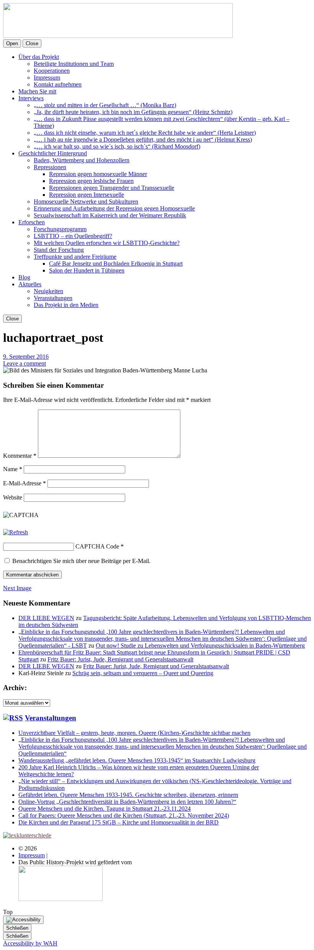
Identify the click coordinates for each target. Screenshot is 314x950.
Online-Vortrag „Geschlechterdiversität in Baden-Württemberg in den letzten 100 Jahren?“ (127, 801)
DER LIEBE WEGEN (46, 618)
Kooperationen (52, 70)
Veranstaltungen (53, 298)
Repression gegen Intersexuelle (86, 194)
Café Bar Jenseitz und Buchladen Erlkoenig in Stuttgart (116, 263)
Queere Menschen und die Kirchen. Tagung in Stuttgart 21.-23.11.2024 (104, 808)
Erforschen (31, 222)
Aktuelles (29, 284)
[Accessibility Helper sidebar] (23, 920)
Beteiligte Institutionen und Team (74, 63)
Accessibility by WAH (30, 943)
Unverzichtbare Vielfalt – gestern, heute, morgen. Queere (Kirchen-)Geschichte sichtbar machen (134, 733)
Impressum (47, 77)
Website (12, 497)
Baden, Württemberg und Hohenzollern (81, 160)
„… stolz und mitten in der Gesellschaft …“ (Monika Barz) (105, 105)
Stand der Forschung (59, 249)
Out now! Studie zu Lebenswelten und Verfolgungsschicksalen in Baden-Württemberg (200, 645)
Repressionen (50, 167)
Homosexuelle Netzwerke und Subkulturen (86, 201)
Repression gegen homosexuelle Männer (98, 174)
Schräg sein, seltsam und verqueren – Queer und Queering (142, 673)
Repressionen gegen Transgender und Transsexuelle (111, 187)
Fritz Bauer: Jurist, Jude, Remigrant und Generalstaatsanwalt (120, 659)
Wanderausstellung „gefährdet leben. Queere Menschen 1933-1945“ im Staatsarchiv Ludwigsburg (136, 760)
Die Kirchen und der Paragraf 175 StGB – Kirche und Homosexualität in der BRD (118, 822)
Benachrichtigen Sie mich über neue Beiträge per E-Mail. (81, 561)
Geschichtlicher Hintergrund (52, 153)
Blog (24, 277)
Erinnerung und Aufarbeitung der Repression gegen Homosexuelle (114, 208)
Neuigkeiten (48, 291)
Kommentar (19, 455)
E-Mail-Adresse (24, 483)
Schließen (17, 928)
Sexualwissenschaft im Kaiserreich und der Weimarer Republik (110, 215)
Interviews (31, 98)
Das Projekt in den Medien (66, 305)
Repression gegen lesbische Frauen (91, 181)
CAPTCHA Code (97, 546)
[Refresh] (15, 532)
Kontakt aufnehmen (58, 84)
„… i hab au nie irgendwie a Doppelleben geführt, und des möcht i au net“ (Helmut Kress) (143, 139)
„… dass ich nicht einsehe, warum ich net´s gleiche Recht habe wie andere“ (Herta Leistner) (145, 132)
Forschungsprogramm (60, 229)
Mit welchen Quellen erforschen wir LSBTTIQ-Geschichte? (107, 243)
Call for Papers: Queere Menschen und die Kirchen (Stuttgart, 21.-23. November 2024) (123, 815)
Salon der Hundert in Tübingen (86, 270)
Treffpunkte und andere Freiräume (75, 256)
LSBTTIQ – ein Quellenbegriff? (73, 236)
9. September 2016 (26, 356)
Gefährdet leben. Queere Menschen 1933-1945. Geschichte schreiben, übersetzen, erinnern (128, 795)
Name (12, 469)
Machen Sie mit (37, 91)
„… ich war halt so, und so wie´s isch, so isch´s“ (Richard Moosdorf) (117, 146)
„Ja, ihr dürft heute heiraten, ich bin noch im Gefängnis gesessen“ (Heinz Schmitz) (133, 112)
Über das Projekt (38, 57)
